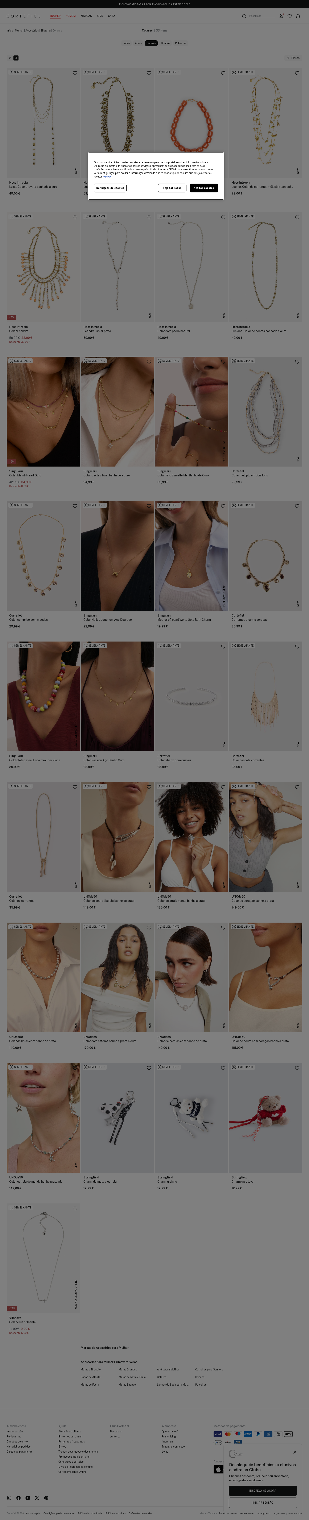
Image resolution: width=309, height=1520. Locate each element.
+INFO (107, 176)
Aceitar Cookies (204, 187)
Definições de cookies (110, 187)
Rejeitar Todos (172, 187)
